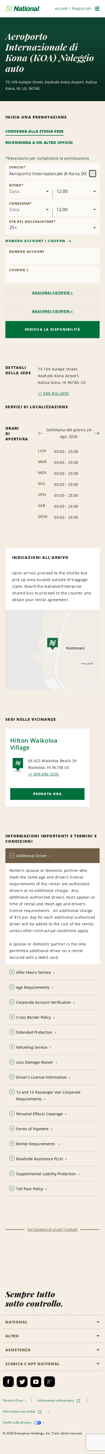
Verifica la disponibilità (52, 329)
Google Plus (49, 1381)
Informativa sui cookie (19, 1411)
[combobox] (28, 189)
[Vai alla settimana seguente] (97, 433)
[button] (73, 8)
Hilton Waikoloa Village (33, 744)
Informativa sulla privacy (56, 1400)
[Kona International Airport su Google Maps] (52, 650)
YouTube (35, 1381)
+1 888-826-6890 (53, 393)
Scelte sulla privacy (17, 1422)
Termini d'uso (13, 1400)
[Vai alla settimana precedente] (40, 433)
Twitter (22, 1381)
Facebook (8, 1381)
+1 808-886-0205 (43, 774)
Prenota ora (47, 794)
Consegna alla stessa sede (34, 131)
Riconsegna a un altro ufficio (39, 142)
